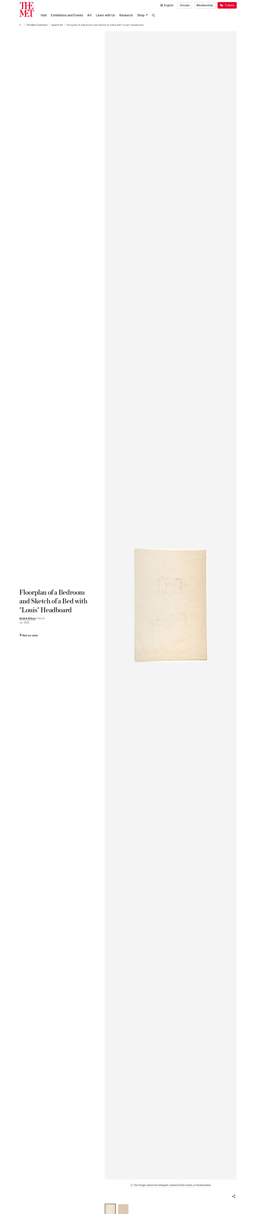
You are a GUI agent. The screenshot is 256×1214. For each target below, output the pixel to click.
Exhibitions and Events (67, 15)
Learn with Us (105, 15)
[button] (234, 1196)
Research (126, 15)
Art (89, 15)
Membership (205, 5)
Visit (44, 15)
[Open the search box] (153, 15)
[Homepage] (26, 9)
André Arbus (27, 618)
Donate (185, 5)
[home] (20, 25)
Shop (141, 15)
